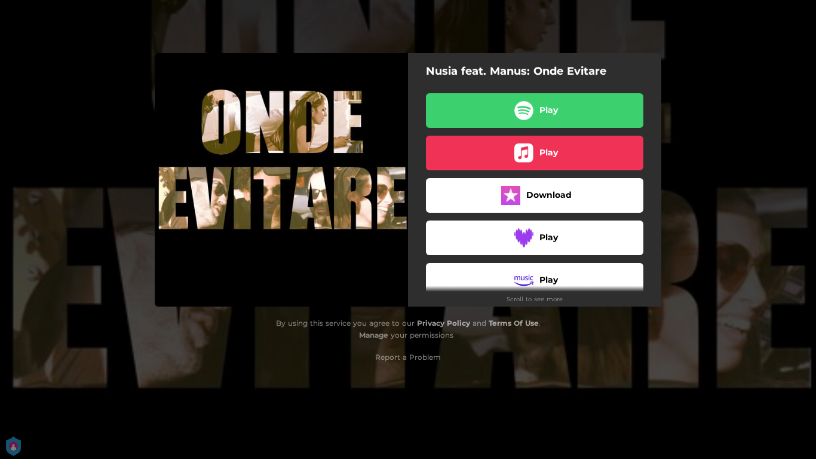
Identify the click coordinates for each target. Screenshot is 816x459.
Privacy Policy (443, 323)
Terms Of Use (514, 323)
